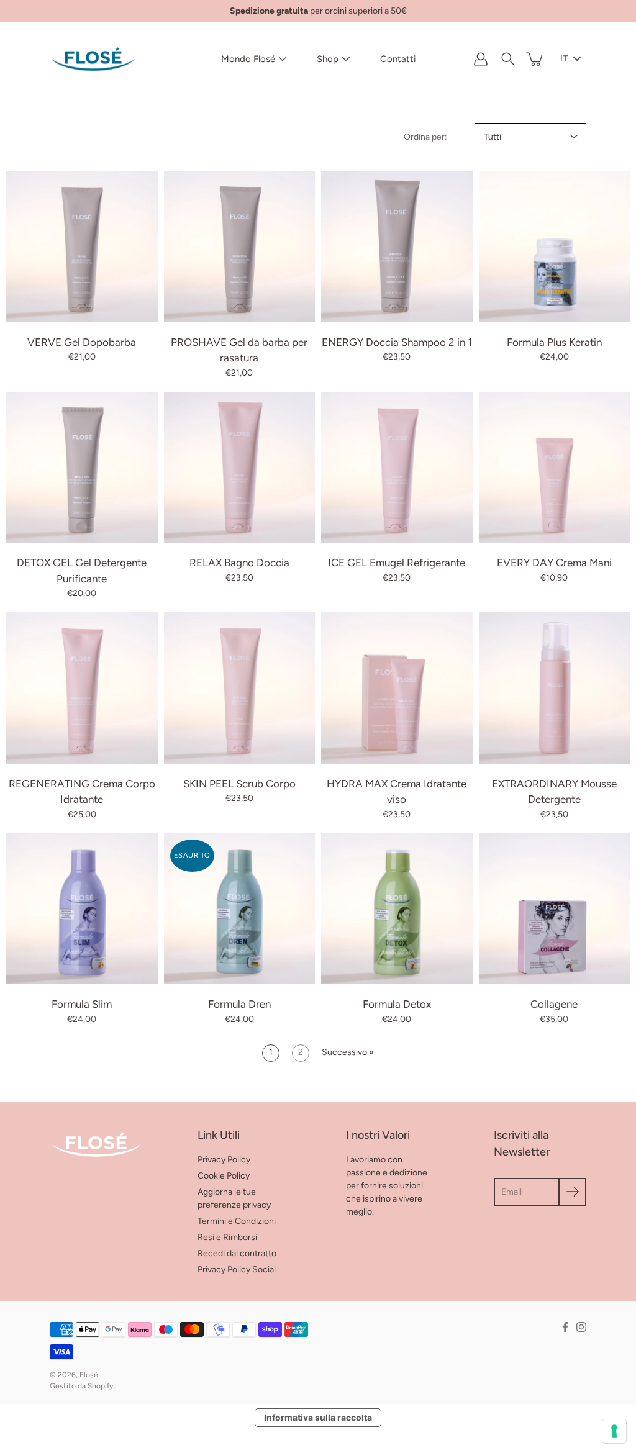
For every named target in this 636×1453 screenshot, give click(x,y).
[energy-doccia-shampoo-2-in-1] (397, 246)
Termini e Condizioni (237, 1221)
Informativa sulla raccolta (318, 1417)
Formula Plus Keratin (554, 342)
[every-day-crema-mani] (554, 467)
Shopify (100, 1386)
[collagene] (554, 909)
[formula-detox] (397, 909)
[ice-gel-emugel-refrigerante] (397, 467)
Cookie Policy (224, 1175)
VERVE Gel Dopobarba (81, 342)
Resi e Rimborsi (227, 1237)
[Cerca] (508, 59)
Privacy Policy (224, 1159)
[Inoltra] (572, 1192)
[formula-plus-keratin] (554, 246)
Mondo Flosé (248, 59)
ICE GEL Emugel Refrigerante (396, 562)
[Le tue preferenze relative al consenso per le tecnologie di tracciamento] (614, 1431)
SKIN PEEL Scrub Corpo (239, 783)
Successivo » (348, 1052)
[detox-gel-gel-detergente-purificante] (82, 467)
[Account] (481, 59)
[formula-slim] (82, 909)
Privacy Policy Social (237, 1269)
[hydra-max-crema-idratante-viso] (397, 688)
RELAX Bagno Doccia (239, 562)
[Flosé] (93, 59)
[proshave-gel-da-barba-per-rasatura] (240, 246)
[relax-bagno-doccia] (240, 467)
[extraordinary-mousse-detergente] (554, 688)
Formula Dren (239, 1004)
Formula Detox (397, 1004)
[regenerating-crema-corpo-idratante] (82, 688)
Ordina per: (425, 137)
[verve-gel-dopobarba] (82, 246)
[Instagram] (581, 1327)
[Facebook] (565, 1327)
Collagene (554, 1004)
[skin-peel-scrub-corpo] (240, 688)
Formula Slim (82, 1004)
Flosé (89, 1374)
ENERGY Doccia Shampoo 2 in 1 (397, 342)
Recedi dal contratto (237, 1253)
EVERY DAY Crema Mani (554, 562)
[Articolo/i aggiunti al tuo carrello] (535, 59)
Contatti (398, 59)
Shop (327, 59)
